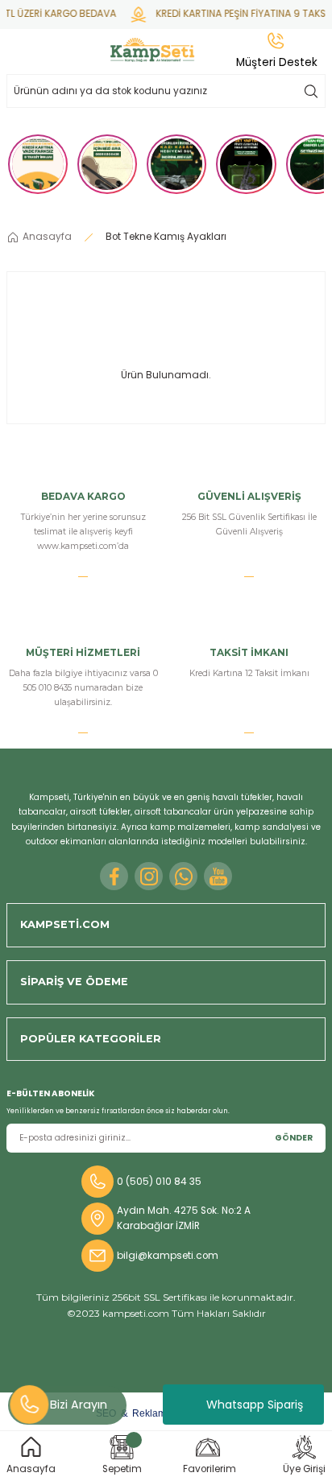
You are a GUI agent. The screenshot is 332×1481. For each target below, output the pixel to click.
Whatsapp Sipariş (254, 1404)
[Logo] (152, 50)
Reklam (149, 1413)
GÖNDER (294, 1138)
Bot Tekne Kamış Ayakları (166, 236)
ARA (311, 91)
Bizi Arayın (78, 1404)
